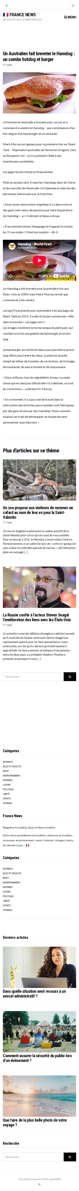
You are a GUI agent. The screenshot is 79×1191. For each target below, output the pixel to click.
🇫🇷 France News (19, 14)
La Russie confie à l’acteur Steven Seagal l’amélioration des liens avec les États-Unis (37, 617)
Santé (6, 794)
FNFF (9, 65)
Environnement (12, 775)
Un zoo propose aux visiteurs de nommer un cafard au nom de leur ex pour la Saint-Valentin (38, 512)
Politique (8, 789)
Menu (71, 17)
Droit (6, 771)
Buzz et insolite (12, 766)
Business (8, 761)
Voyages (7, 803)
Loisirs (7, 784)
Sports (7, 798)
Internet (8, 780)
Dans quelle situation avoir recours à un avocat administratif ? (34, 993)
